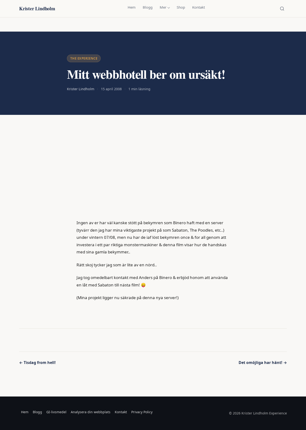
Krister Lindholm (37, 8)
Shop (181, 7)
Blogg (148, 7)
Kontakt (198, 7)
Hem (132, 7)
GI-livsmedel (56, 412)
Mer (163, 7)
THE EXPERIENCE (83, 58)
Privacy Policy (142, 412)
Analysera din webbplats (90, 412)
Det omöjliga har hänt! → (263, 362)
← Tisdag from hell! (37, 362)
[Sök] (282, 8)
